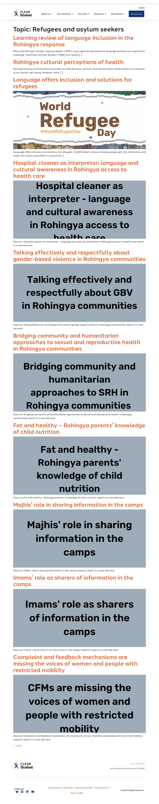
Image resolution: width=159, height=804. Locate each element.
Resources (99, 13)
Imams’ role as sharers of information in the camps (73, 580)
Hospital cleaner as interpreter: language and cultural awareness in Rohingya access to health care (75, 169)
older (17, 745)
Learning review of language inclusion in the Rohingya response (73, 40)
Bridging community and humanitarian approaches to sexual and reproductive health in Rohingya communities (76, 341)
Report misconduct (84, 787)
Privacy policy (101, 787)
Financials (68, 787)
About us (46, 13)
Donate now (136, 14)
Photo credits (77, 793)
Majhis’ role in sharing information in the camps (78, 504)
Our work (82, 13)
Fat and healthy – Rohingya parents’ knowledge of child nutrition (79, 428)
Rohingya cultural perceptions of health (68, 62)
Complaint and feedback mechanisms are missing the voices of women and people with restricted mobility (75, 663)
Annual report (54, 787)
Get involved (116, 13)
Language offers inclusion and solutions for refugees (72, 82)
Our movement (64, 13)
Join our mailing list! (137, 763)
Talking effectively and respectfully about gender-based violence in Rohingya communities (79, 255)
